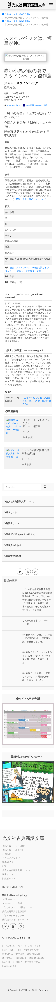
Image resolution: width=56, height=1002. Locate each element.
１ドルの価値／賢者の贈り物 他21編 (35, 452)
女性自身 (20, 953)
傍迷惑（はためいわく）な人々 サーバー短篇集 (36, 423)
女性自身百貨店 (32, 961)
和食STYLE (7, 953)
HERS (37, 945)
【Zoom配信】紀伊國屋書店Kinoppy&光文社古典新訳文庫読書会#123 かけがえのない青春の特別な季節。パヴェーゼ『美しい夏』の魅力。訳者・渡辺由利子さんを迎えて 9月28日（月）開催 (37, 599)
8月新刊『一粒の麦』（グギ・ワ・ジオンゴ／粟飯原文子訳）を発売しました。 (37, 676)
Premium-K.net (31, 949)
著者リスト (11, 512)
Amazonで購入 (13, 105)
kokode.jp (21, 957)
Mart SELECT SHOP (12, 961)
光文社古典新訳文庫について (20, 501)
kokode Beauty (36, 957)
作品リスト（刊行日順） (19, 14)
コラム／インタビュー (13, 858)
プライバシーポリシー (13, 915)
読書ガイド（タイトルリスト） (21, 534)
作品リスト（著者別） (13, 849)
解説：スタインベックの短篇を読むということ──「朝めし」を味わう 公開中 (27, 269)
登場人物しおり (13, 545)
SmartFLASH (33, 953)
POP (4, 866)
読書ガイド (7, 862)
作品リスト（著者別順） (19, 21)
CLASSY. (10, 945)
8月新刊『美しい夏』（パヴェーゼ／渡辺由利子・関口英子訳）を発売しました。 (37, 638)
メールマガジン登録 (12, 903)
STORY (28, 945)
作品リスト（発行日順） (14, 845)
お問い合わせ (8, 899)
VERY (20, 945)
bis (19, 949)
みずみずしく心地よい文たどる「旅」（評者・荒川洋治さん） (36, 400)
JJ (3, 945)
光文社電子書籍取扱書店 (14, 911)
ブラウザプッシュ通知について (17, 907)
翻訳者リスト (12, 523)
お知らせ (6, 854)
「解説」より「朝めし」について (30, 199)
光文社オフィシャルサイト (15, 919)
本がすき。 (7, 957)
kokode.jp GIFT (9, 965)
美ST (12, 949)
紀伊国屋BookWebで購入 (37, 105)
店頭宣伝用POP (13, 556)
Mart (4, 949)
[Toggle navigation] (51, 4)
